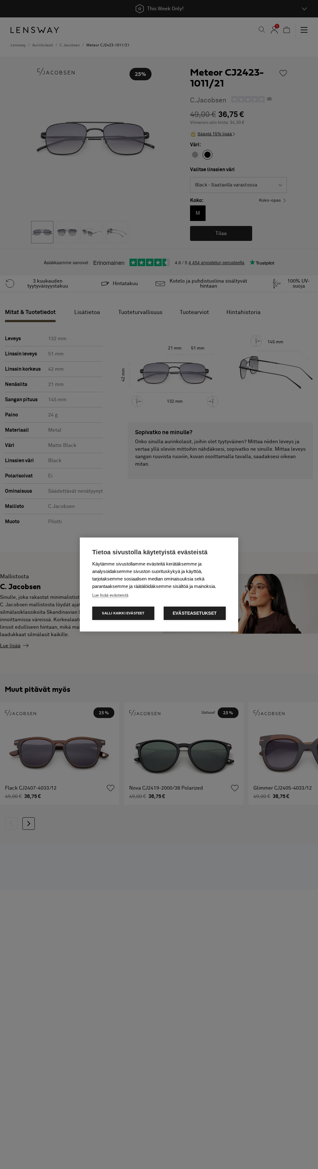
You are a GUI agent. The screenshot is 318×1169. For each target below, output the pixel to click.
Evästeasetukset (195, 613)
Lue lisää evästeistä (110, 595)
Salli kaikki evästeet (123, 613)
